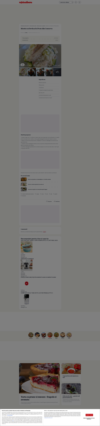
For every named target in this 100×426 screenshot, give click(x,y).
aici (13, 420)
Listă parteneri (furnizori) (48, 417)
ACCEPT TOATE (89, 415)
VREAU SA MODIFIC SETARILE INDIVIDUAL (89, 418)
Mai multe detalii (9, 415)
